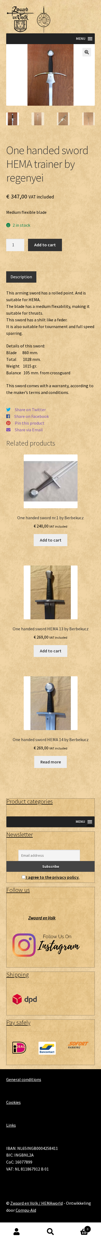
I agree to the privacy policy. (52, 877)
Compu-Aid (26, 1210)
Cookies (13, 1102)
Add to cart (45, 244)
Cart (77, 1227)
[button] (86, 52)
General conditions (23, 1079)
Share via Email (29, 429)
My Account (17, 1232)
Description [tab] (21, 276)
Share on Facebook (31, 416)
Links (11, 1125)
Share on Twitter (30, 409)
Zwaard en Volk (41, 917)
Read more (50, 761)
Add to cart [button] (50, 540)
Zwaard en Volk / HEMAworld (36, 1203)
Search (50, 1232)
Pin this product (29, 423)
